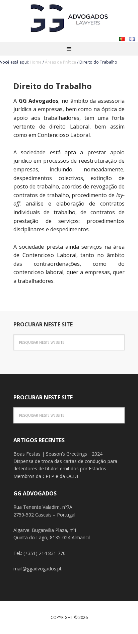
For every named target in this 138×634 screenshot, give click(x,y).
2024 (97, 454)
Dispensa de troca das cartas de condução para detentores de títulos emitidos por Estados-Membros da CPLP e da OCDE (65, 468)
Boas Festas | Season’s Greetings (50, 454)
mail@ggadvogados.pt (37, 568)
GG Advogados (69, 16)
